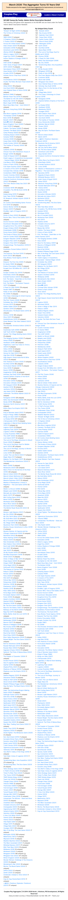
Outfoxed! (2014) (9, 567)
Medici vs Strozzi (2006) (11, 489)
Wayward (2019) (8, 839)
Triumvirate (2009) (9, 786)
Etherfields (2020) (9, 275)
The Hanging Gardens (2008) (13, 338)
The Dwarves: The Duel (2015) (13, 253)
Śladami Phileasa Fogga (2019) (13, 684)
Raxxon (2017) (8, 622)
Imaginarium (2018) (9, 372)
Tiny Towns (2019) (9, 775)
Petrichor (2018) (8, 584)
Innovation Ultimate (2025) (12, 383)
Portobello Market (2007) (12, 595)
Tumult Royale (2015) (10, 792)
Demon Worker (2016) (10, 207)
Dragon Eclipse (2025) (11, 228)
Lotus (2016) (7, 453)
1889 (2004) (7, 37)
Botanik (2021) (8, 120)
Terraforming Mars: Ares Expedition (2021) (17, 760)
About (54, 15)
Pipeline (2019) (8, 588)
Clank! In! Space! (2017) (11, 156)
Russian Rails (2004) (10, 648)
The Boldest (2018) (9, 116)
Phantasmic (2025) (9, 586)
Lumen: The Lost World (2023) (13, 455)
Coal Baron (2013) (9, 162)
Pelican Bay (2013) (9, 580)
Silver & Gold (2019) (10, 682)
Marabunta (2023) (9, 468)
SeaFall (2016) (8, 665)
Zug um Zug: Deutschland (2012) (14, 879)
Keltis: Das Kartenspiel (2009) (13, 400)
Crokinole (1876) (9, 188)
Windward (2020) (9, 851)
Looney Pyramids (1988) (11, 434)
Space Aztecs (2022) (10, 699)
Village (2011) (7, 824)
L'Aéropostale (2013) (10, 421)
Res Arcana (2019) (9, 627)
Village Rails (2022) (10, 826)
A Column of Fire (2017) (11, 169)
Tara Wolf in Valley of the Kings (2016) (16, 752)
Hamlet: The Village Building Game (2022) (17, 334)
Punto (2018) (7, 597)
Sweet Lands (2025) (10, 743)
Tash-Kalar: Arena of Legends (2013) (15, 756)
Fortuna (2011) (8, 304)
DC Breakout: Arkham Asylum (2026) (15, 198)
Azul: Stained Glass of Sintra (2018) (15, 90)
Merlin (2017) (7, 495)
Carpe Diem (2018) (9, 141)
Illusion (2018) (8, 370)
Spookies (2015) (8, 711)
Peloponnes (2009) (9, 582)
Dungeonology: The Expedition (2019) (16, 245)
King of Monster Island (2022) (13, 412)
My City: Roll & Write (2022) (12, 516)
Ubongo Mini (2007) (10, 794)
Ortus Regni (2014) (9, 565)
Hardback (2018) (9, 342)
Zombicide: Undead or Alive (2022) (15, 875)
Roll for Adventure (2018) (11, 643)
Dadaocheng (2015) (10, 194)
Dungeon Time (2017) (10, 243)
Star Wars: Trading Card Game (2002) (16, 724)
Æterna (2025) (8, 52)
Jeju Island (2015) (9, 391)
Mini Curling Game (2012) (12, 497)
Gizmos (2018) (8, 315)
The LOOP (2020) (9, 436)
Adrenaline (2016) (9, 48)
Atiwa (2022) (7, 86)
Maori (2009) (7, 465)
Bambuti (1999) (8, 94)
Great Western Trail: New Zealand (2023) (17, 321)
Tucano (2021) (8, 790)
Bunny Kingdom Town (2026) (13, 124)
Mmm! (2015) (7, 499)
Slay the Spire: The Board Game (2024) (16, 686)
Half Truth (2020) (9, 332)
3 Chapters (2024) (9, 39)
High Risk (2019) (9, 355)
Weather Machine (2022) (11, 841)
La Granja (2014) (9, 419)
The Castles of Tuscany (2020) (13, 145)
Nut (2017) (7, 548)
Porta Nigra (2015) (9, 593)
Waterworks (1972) (9, 836)
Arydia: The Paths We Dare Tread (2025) (17, 82)
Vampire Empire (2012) (11, 811)
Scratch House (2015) (10, 660)
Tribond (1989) (8, 783)
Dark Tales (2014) (9, 196)
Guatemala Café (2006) (11, 330)
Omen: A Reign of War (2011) (13, 559)
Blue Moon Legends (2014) (12, 113)
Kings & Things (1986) (10, 415)
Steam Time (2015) (9, 728)
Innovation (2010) (9, 381)
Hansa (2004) (8, 340)
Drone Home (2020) (10, 232)
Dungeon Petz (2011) (10, 241)
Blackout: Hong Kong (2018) (12, 109)
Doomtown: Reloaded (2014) (13, 224)
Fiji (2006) (6, 294)
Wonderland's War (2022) (12, 864)
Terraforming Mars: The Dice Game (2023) (17, 764)
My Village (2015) (9, 523)
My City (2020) (8, 514)
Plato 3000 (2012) (9, 590)
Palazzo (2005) (8, 571)
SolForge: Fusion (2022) (11, 694)
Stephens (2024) (9, 730)
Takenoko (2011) (9, 750)
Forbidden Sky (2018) (10, 302)
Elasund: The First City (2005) (13, 262)
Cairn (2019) (7, 126)
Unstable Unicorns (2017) (11, 805)
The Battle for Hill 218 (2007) (13, 99)
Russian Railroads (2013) (11, 646)
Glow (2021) (7, 317)
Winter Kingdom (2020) (11, 858)
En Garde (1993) (8, 264)
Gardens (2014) (8, 308)
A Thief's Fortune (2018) (11, 771)
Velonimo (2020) (9, 813)
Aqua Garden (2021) (10, 71)
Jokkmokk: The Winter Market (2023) (16, 393)
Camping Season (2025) (11, 135)
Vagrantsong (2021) (10, 809)
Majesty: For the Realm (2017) (13, 459)
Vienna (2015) (8, 817)
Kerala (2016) (7, 402)
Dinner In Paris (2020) (10, 215)
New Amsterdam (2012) (11, 542)
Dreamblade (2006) (10, 230)
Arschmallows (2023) (10, 79)
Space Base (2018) (9, 701)
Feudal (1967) (7, 289)
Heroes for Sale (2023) (11, 353)
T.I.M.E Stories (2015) (10, 745)
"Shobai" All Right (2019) (11, 31)
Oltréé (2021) (7, 557)
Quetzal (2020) (8, 601)
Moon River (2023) (9, 504)
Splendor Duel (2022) (10, 707)
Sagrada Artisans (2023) (11, 650)
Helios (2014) (7, 349)
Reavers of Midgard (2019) (12, 624)
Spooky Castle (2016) (10, 716)
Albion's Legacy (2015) (11, 54)
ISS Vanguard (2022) (10, 385)
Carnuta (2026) (8, 139)
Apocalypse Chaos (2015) (12, 69)
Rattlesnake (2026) (9, 620)
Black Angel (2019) (9, 103)
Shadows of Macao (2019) (12, 669)
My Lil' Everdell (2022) (11, 521)
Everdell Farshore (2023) (11, 277)
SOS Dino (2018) (9, 697)
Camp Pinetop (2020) (10, 132)
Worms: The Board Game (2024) (14, 866)
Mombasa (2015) (9, 501)
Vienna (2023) (8, 819)
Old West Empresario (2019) (12, 554)
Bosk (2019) (7, 118)
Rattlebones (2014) (9, 618)
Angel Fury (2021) (9, 56)
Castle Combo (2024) (10, 143)
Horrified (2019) (8, 364)
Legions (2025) (8, 427)
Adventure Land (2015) (11, 50)
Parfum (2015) (8, 574)
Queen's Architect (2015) (11, 599)
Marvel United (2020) (10, 474)
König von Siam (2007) (11, 417)
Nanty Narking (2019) (10, 537)
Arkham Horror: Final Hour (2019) (14, 75)
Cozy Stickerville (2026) (11, 177)
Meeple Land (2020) (10, 491)
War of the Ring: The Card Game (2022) (16, 830)
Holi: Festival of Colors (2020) (13, 361)
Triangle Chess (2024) (10, 781)
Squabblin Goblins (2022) (12, 720)
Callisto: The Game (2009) (12, 128)
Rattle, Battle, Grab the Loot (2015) (15, 614)
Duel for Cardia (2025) (11, 236)
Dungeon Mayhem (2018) (11, 239)
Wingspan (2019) (9, 853)
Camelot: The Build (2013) (12, 130)
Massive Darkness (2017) (11, 480)
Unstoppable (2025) (10, 807)
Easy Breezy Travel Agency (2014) (14, 258)
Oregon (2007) (8, 563)
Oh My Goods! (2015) (10, 552)
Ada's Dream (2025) (10, 46)
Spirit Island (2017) (9, 705)
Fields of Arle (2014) (10, 292)
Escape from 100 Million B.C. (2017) (15, 268)
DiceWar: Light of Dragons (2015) (14, 211)
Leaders (47, 15)
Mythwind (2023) (9, 535)
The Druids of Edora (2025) (12, 234)
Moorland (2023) (9, 506)
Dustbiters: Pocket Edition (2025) (14, 249)
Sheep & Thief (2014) (10, 680)
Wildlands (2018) (9, 849)
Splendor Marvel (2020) (11, 709)
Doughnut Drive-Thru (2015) (12, 226)
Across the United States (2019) (14, 43)
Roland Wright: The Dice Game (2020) (16, 639)
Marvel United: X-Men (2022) (13, 478)
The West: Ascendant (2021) (12, 843)
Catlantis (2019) (8, 149)
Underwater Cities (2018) (11, 796)
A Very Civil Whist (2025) (11, 815)
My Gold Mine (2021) (10, 518)
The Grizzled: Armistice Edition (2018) (16, 325)
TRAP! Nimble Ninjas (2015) (12, 777)
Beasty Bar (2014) (9, 101)
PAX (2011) (7, 578)
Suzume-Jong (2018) (10, 741)
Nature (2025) (8, 540)
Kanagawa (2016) (9, 398)
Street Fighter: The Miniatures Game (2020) (18, 733)
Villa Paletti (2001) (9, 822)
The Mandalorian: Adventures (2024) (15, 461)
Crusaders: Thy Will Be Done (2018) (15, 190)
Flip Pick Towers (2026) (11, 300)
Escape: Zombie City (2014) (12, 272)
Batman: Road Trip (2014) (12, 96)
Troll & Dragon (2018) (10, 788)
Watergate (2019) (9, 834)
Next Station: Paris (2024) (12, 544)
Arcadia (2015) (8, 73)
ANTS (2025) (7, 67)
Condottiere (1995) (9, 173)
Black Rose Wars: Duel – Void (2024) (15, 105)
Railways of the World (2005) (13, 610)
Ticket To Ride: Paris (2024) (12, 773)
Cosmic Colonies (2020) (11, 175)
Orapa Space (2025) (10, 561)
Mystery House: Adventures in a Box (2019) (18, 527)
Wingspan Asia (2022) (10, 856)
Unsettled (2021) (9, 803)
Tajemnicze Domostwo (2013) (13, 747)
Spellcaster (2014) (9, 703)
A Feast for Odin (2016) (11, 287)
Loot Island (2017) (9, 438)
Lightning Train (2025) (10, 429)
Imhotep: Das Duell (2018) (12, 374)
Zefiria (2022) (8, 870)
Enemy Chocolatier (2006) (12, 266)
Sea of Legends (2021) (11, 663)
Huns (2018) (7, 368)
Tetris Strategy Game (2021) (12, 769)
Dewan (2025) (8, 209)
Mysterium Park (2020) (11, 525)
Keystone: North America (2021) (14, 404)
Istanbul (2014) (8, 387)
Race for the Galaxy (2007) (12, 607)
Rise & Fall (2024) (9, 633)
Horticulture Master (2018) (12, 366)
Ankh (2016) (7, 63)
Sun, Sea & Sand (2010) (11, 737)
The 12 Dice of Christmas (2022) (14, 33)
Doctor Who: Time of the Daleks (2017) (16, 217)
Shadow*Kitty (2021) (10, 667)
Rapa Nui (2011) (8, 612)
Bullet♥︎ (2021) (8, 122)
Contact (61, 15)
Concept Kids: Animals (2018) (13, 171)
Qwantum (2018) (9, 603)
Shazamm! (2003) (9, 677)
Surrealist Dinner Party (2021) (13, 739)
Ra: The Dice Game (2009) (12, 605)
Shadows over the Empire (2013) (14, 671)
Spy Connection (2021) (11, 718)
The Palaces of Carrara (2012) (13, 569)
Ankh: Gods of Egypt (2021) (12, 65)
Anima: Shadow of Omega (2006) (14, 58)
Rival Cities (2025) (9, 635)
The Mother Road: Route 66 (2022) (15, 508)
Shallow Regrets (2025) (11, 675)
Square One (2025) (9, 722)
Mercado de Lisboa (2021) (12, 493)
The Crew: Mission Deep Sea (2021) (15, 183)
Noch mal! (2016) (9, 546)
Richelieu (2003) (8, 631)
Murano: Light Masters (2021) (13, 512)
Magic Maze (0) (8, 457)
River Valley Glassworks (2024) (13, 637)
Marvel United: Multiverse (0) (13, 476)
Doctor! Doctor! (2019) (11, 222)
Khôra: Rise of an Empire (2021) (14, 408)
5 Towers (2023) (9, 41)
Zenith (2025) (8, 872)
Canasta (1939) (8, 137)
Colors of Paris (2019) (10, 164)
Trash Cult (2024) (9, 779)
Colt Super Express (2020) (12, 166)
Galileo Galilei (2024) (10, 306)
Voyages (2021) (8, 828)
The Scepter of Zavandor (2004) (14, 656)
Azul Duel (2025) (9, 88)
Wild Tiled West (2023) (11, 847)
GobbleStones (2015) (10, 319)
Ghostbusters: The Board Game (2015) (16, 311)
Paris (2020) (7, 576)
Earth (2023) (7, 255)
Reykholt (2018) (8, 629)
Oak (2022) (7, 550)
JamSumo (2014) (9, 389)
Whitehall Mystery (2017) (11, 845)
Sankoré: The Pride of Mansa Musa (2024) (17, 652)
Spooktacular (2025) (10, 713)
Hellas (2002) (8, 351)
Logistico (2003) (9, 431)
